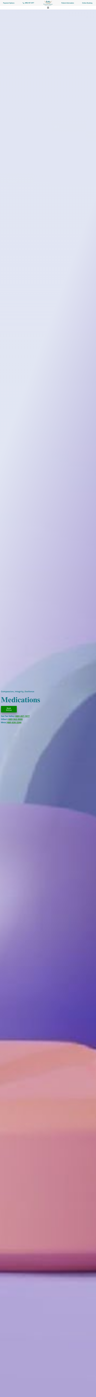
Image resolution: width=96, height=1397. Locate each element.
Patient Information (67, 3)
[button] (48, 7)
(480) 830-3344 (13, 722)
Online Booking (87, 3)
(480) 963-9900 (15, 719)
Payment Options (8, 3)
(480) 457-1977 (22, 716)
